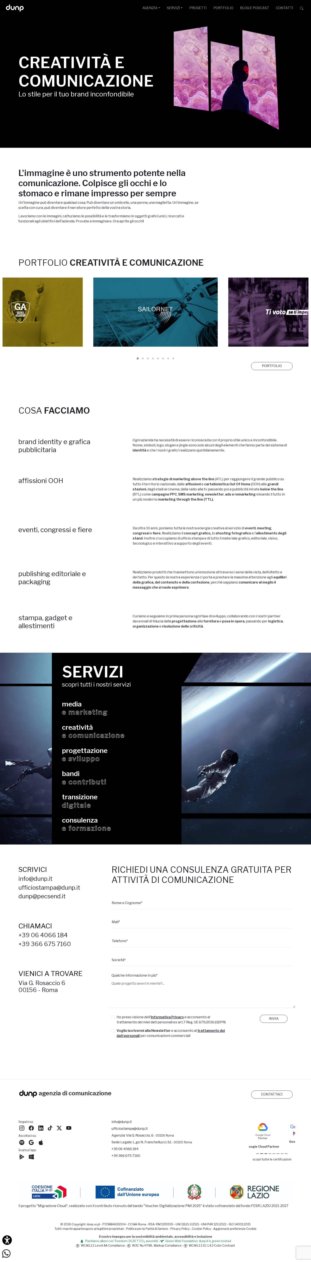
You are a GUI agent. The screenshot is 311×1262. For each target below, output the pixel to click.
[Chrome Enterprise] (273, 1157)
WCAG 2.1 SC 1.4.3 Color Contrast (211, 1249)
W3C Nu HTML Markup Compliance (156, 1249)
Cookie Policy (201, 1232)
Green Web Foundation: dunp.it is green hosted (198, 1244)
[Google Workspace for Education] (269, 1157)
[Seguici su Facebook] (31, 1131)
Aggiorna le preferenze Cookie (234, 1232)
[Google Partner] (257, 1157)
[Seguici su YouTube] (68, 1131)
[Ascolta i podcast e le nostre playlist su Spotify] (21, 1145)
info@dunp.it (35, 882)
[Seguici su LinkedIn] (40, 1131)
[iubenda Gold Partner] (282, 1157)
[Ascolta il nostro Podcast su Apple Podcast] (40, 1145)
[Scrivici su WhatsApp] (6, 1253)
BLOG (254, 8)
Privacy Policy (180, 1232)
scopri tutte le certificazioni (272, 1163)
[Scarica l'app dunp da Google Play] (21, 1160)
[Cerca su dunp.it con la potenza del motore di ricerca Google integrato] (301, 8)
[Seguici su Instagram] (21, 1131)
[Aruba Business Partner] (286, 1157)
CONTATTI (284, 8)
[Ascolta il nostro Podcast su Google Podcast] (31, 1145)
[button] (137, 362)
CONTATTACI (272, 1098)
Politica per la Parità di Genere (147, 1232)
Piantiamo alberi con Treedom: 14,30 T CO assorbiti (121, 1244)
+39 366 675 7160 (44, 947)
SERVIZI (173, 8)
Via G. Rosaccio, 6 (150, 1139)
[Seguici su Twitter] (59, 1131)
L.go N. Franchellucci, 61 (162, 1146)
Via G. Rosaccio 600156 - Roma (41, 990)
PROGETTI (198, 8)
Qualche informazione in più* (134, 979)
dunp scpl (93, 1228)
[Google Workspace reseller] (265, 1157)
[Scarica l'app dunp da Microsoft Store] (31, 1160)
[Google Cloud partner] (261, 1157)
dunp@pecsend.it (42, 899)
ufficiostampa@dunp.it (49, 891)
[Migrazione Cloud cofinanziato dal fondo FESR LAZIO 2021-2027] (155, 1196)
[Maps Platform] (278, 1157)
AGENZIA (150, 8)
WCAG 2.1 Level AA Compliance (102, 1249)
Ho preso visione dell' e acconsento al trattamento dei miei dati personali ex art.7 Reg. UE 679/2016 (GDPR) (171, 1023)
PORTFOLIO (223, 8)
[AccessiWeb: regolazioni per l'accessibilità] (7, 1240)
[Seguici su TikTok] (50, 1131)
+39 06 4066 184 (43, 938)
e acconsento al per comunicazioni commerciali (171, 1036)
